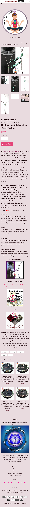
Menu (4, 4)
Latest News (15, 419)
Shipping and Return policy (15, 473)
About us (15, 471)
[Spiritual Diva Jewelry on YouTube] (25, 482)
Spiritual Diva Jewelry (20, 503)
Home (2, 43)
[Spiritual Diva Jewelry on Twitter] (5, 482)
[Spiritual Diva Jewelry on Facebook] (8, 482)
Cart (28, 4)
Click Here (21, 1)
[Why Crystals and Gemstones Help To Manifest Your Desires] (15, 320)
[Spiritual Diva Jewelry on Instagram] (18, 482)
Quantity (4, 135)
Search (15, 468)
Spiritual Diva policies (15, 475)
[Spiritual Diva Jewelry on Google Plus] (15, 482)
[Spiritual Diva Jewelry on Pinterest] (11, 482)
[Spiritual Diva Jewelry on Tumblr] (22, 482)
